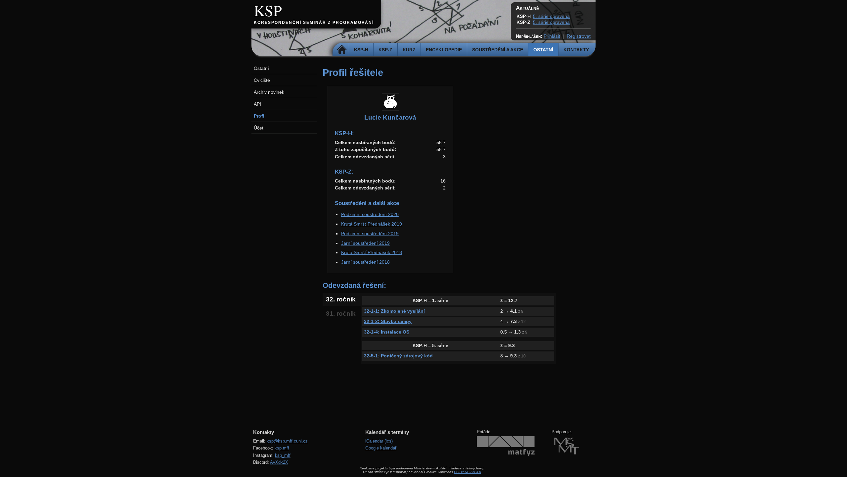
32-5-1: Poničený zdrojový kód (398, 355)
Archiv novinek (269, 92)
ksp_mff (282, 455)
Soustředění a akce (497, 49)
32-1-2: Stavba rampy (388, 321)
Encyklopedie (444, 49)
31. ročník (341, 313)
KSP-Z (385, 49)
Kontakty (576, 49)
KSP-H (361, 49)
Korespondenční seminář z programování (314, 23)
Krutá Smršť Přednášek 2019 (371, 224)
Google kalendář (380, 448)
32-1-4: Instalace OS (386, 332)
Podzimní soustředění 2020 (370, 214)
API (257, 104)
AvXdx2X (279, 462)
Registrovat (579, 36)
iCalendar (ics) (379, 441)
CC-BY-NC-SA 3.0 (467, 472)
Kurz (409, 49)
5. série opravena (551, 16)
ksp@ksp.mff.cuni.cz (287, 441)
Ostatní (543, 49)
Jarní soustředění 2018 (365, 262)
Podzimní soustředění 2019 (370, 233)
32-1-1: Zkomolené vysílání (394, 311)
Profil (260, 116)
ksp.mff (282, 448)
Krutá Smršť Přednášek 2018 (371, 252)
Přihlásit (552, 36)
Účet (258, 128)
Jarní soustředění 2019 (365, 243)
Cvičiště (262, 80)
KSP (268, 10)
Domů (341, 49)
